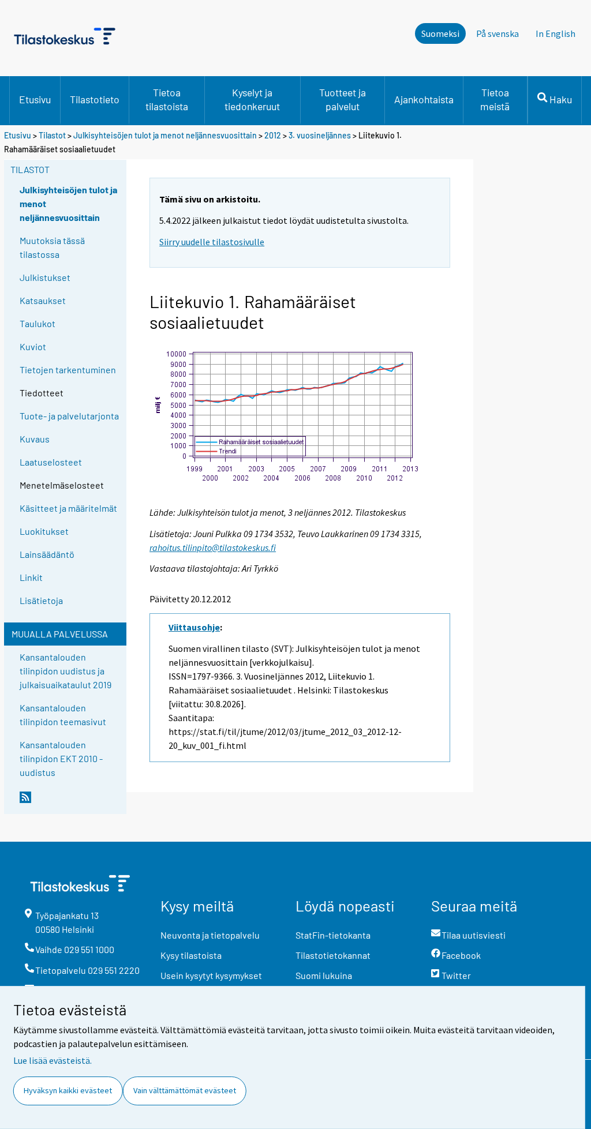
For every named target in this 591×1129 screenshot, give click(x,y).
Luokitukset (44, 531)
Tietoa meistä (495, 99)
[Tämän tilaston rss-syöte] (70, 802)
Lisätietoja (41, 600)
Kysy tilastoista (191, 955)
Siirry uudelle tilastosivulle (211, 241)
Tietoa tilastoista (166, 99)
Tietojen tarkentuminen (68, 369)
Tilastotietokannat (333, 955)
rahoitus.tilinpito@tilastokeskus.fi (212, 547)
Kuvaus (35, 438)
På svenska (497, 33)
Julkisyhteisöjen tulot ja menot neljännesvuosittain (166, 135)
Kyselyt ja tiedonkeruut (252, 99)
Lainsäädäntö (47, 554)
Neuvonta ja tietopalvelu (210, 934)
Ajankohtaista (424, 99)
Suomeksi (440, 33)
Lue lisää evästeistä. (52, 1060)
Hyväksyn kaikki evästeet (68, 1090)
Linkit (31, 577)
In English (555, 33)
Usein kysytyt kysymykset (211, 975)
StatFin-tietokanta (333, 934)
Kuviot (33, 346)
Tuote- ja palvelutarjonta (69, 415)
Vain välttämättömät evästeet (184, 1090)
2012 (272, 135)
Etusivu (35, 99)
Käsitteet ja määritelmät (68, 507)
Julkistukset (45, 277)
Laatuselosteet (51, 461)
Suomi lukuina (324, 975)
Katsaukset (43, 300)
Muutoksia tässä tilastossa (52, 247)
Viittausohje (194, 627)
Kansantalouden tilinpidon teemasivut (63, 714)
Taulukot (37, 323)
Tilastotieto (94, 99)
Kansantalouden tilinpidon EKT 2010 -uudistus (61, 758)
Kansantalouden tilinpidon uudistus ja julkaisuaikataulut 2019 (65, 670)
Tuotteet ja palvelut (342, 99)
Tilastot (52, 135)
